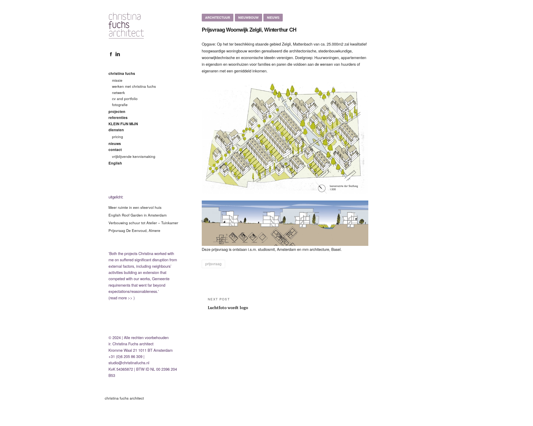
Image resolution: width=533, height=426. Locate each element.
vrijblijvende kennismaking (133, 156)
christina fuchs (121, 73)
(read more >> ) (121, 297)
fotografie (120, 104)
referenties (118, 117)
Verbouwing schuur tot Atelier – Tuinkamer (143, 222)
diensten (116, 129)
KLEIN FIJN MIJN (123, 123)
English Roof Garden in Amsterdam (137, 215)
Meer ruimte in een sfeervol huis (135, 207)
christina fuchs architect (124, 398)
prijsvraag (213, 263)
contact (115, 149)
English (115, 163)
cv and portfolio (125, 98)
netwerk (118, 92)
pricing (117, 136)
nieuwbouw (248, 17)
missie (117, 80)
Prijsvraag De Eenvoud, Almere (134, 230)
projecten (116, 111)
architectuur (217, 17)
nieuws (114, 143)
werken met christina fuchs (134, 86)
